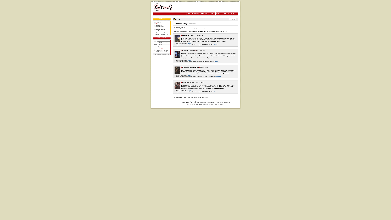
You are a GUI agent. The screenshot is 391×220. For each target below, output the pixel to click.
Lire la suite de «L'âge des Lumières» (208, 58)
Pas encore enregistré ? (162, 50)
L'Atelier (158, 28)
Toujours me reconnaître (162, 46)
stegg (189, 75)
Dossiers (219, 13)
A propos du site (160, 26)
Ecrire (233, 13)
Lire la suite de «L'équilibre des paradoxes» (217, 73)
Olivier (189, 43)
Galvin (216, 61)
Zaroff (189, 90)
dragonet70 (218, 76)
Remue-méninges (160, 29)
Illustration (193, 13)
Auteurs (212, 13)
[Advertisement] (207, 7)
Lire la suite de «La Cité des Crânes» (216, 41)
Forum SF (158, 22)
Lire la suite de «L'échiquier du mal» (213, 88)
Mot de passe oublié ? (161, 51)
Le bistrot (158, 30)
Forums (226, 13)
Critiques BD (159, 25)
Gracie (189, 60)
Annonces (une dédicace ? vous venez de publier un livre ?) (162, 33)
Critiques (204, 13)
